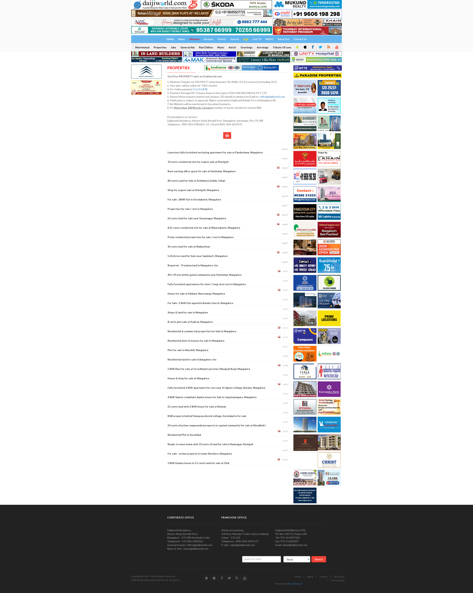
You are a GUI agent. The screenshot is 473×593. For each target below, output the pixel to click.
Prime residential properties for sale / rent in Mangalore (201, 237)
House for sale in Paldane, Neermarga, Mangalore (196, 293)
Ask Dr (232, 47)
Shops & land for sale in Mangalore (188, 312)
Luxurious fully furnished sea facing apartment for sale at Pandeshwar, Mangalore (215, 152)
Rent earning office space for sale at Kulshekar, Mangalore (202, 171)
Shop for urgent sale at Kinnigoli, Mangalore (193, 190)
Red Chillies (206, 47)
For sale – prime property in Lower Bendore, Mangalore (200, 453)
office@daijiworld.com (272, 96)
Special (234, 39)
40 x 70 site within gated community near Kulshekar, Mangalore (205, 274)
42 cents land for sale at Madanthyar (189, 246)
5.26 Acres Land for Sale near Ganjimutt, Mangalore (198, 256)
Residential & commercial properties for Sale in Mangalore (202, 331)
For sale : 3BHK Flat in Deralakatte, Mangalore (194, 199)
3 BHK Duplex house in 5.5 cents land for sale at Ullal (198, 463)
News (181, 39)
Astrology (262, 47)
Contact (323, 576)
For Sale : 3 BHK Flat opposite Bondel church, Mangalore (200, 303)
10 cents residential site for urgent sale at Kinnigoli (198, 161)
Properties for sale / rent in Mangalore (190, 208)
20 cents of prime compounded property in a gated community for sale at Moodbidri (217, 425)
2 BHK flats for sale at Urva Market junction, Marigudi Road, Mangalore (209, 368)
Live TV (257, 39)
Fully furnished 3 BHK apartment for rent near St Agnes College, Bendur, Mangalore (217, 387)
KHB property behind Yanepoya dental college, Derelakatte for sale (207, 416)
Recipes (208, 39)
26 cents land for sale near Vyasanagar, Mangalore (197, 218)
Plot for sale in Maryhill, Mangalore (188, 350)
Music (220, 47)
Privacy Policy (338, 580)
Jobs (173, 47)
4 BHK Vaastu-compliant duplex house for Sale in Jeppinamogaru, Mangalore (212, 397)
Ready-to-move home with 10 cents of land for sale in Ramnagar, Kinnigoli (210, 444)
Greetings (247, 47)
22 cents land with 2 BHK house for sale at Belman (197, 406)
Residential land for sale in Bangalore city (192, 359)
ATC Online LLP (294, 583)
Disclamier (339, 576)
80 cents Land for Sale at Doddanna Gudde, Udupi (196, 180)
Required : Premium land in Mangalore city (193, 265)
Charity (221, 39)
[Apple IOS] (305, 47)
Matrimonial (142, 47)
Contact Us (300, 39)
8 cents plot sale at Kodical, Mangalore (190, 321)
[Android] (297, 47)
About (310, 576)
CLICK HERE (200, 89)
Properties (160, 47)
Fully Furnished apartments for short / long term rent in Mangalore (207, 284)
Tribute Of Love (282, 47)
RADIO (269, 39)
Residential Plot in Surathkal (184, 434)
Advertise (283, 39)
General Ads (187, 47)
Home (298, 576)
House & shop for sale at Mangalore (188, 378)
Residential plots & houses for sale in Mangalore (196, 340)
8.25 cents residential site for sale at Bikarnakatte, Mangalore (204, 227)
